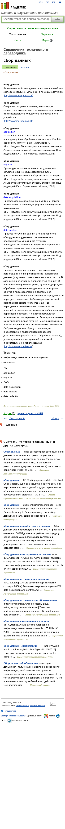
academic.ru (13, 5)
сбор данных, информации (20, 645)
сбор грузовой (17, 418)
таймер (55, 418)
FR (60, 2)
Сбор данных (11, 451)
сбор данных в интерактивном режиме (27, 554)
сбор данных (11, 480)
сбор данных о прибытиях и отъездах (26, 526)
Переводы (47, 34)
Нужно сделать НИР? (30, 413)
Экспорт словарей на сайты (13, 716)
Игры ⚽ (47, 40)
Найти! (57, 19)
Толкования (17, 34)
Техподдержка (22, 705)
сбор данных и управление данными (26, 579)
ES (53, 2)
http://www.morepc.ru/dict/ (18, 95)
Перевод (24, 67)
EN (40, 2)
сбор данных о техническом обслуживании (30, 600)
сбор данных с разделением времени (26, 621)
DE (47, 2)
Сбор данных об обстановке (20, 663)
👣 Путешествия (8, 711)
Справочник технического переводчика (32, 28)
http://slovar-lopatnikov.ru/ (18, 346)
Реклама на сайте (37, 705)
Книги (17, 40)
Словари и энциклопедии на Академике (29, 13)
